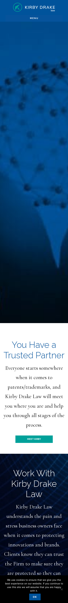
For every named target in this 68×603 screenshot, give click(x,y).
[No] (61, 589)
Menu (34, 18)
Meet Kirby (34, 439)
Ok (35, 596)
